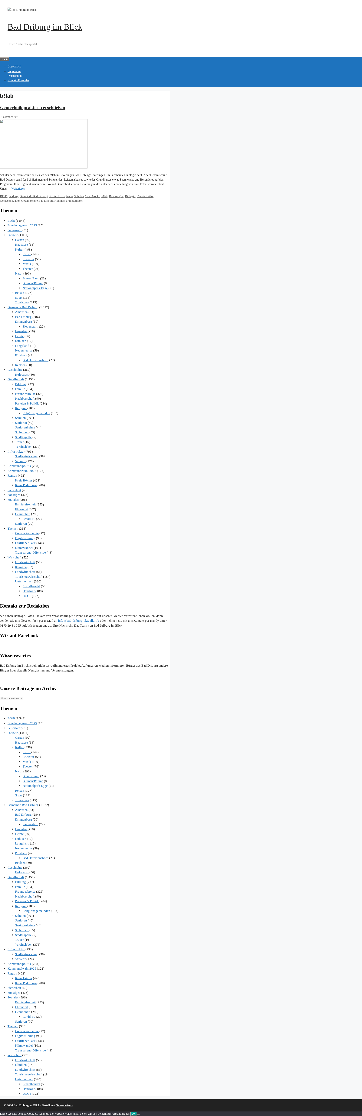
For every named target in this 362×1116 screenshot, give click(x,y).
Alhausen (21, 312)
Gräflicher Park (25, 543)
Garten (19, 240)
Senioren (21, 423)
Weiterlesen (18, 188)
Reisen (19, 293)
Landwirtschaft (25, 572)
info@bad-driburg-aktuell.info (78, 620)
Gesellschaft (16, 379)
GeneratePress (64, 1105)
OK (133, 1113)
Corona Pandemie (27, 533)
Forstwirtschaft (25, 562)
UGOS (27, 596)
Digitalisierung (25, 538)
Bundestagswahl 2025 (22, 225)
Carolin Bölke (145, 196)
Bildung (13, 196)
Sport (18, 297)
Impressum (14, 71)
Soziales (13, 499)
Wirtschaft (14, 557)
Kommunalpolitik (19, 466)
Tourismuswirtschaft (28, 576)
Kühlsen (20, 341)
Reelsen (20, 365)
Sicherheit (22, 432)
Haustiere (21, 244)
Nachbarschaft (25, 398)
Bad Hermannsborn (35, 360)
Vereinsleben (23, 446)
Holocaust (22, 374)
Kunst (27, 254)
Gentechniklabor (10, 200)
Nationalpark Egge (35, 288)
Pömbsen (21, 355)
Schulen (79, 196)
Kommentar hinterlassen (68, 200)
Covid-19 (29, 519)
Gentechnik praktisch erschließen (32, 107)
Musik (27, 264)
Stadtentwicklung (26, 456)
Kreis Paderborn (26, 485)
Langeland (22, 346)
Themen (13, 528)
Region (12, 475)
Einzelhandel (31, 586)
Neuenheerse (23, 350)
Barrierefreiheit (25, 504)
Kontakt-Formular (18, 80)
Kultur (19, 249)
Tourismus (22, 302)
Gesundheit (22, 514)
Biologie (130, 196)
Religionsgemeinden (36, 413)
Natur (69, 196)
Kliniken (21, 567)
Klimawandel (24, 548)
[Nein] (138, 1114)
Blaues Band (31, 278)
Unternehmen (24, 581)
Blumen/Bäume (33, 283)
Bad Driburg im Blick (45, 27)
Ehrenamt (21, 509)
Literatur (28, 259)
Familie (20, 389)
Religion (21, 408)
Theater (28, 269)
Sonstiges (14, 495)
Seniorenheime (25, 427)
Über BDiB (14, 66)
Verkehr (20, 461)
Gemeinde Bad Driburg (34, 196)
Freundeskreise (25, 394)
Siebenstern (30, 326)
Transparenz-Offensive (30, 552)
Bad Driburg (23, 317)
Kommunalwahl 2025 (22, 471)
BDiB (3, 196)
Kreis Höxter (57, 196)
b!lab (104, 196)
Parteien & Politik (27, 403)
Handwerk (29, 591)
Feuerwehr (15, 230)
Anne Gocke (92, 196)
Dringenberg (23, 321)
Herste (19, 336)
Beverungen (116, 196)
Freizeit (13, 235)
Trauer (19, 442)
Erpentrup (21, 331)
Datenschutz (15, 75)
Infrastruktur (16, 451)
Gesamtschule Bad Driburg (37, 200)
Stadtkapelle (23, 437)
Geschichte (15, 369)
